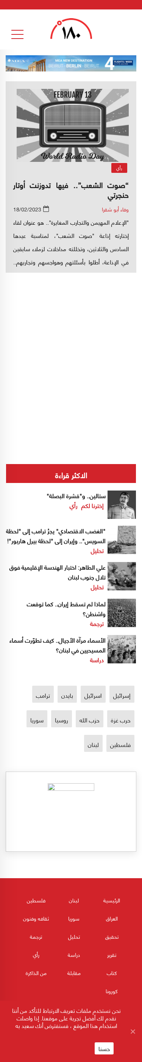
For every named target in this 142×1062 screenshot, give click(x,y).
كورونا (112, 990)
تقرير (111, 954)
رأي (119, 168)
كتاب (112, 972)
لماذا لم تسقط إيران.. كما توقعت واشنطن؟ (66, 608)
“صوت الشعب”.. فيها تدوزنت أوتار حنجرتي (71, 189)
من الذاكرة (36, 972)
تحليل (97, 550)
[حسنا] (132, 1031)
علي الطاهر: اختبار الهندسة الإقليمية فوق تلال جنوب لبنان (57, 571)
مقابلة (74, 972)
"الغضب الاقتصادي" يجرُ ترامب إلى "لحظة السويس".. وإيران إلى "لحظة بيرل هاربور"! (56, 535)
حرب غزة (121, 719)
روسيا (61, 719)
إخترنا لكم (92, 505)
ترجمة (97, 623)
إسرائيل (122, 694)
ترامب (43, 694)
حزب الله (90, 719)
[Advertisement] (71, 343)
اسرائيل (93, 694)
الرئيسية (111, 900)
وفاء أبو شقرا (115, 209)
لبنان (93, 744)
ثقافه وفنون (36, 918)
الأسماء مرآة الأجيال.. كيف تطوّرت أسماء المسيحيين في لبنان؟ (57, 644)
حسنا (104, 1048)
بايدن (67, 694)
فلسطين (120, 744)
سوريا (37, 719)
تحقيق (112, 936)
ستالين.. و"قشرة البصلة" (76, 495)
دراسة (97, 659)
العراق (112, 918)
